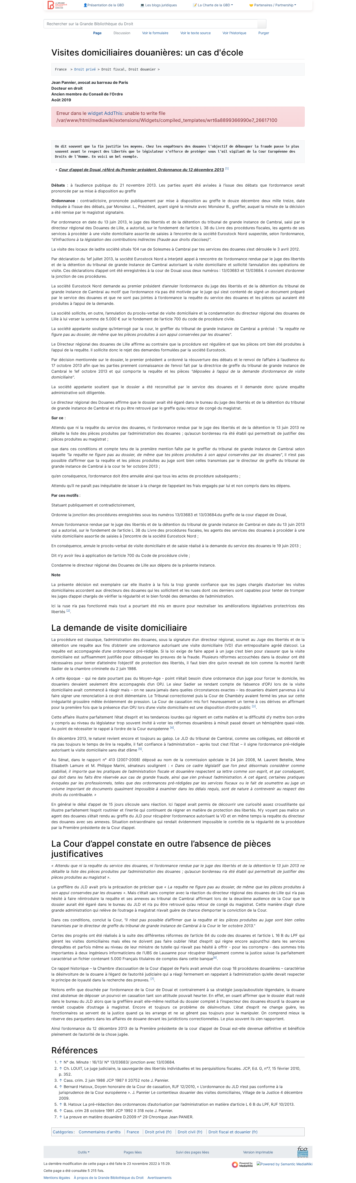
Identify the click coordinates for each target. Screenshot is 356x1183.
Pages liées (133, 1152)
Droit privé (85, 69)
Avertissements (159, 1177)
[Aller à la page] (261, 23)
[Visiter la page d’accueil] (57, 5)
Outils (82, 1152)
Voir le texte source (195, 33)
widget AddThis (105, 113)
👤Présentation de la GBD (103, 5)
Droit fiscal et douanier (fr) (233, 1131)
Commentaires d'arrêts (100, 1131)
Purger (263, 33)
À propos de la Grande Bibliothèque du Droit (109, 1177)
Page (97, 33)
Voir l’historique (234, 33)
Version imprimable (258, 1152)
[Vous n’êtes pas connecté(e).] (291, 24)
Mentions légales (57, 1177)
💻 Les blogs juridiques (158, 5)
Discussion (122, 33)
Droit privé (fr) (158, 1131)
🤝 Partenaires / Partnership (271, 5)
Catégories (63, 1131)
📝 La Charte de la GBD (211, 5)
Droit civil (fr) (190, 1131)
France (133, 1131)
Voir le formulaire (155, 33)
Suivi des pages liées (192, 1152)
